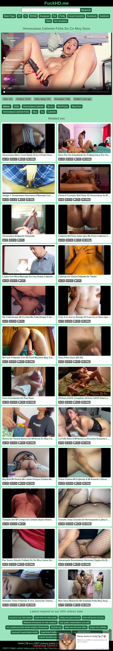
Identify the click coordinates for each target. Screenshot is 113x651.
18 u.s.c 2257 (32, 643)
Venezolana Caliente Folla (16, 112)
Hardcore (104, 16)
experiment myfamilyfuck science (55, 632)
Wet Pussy (62, 106)
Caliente (52, 112)
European (44, 16)
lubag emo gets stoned (70, 617)
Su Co (50, 106)
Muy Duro (76, 106)
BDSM (33, 16)
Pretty (62, 16)
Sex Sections (60, 21)
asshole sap (56, 627)
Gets (48, 21)
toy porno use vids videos (20, 617)
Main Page (9, 16)
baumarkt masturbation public (25, 632)
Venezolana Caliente (33, 106)
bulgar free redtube (98, 627)
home (21, 643)
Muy (35, 112)
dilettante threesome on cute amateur (40, 622)
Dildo (16, 106)
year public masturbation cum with (74, 622)
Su (42, 112)
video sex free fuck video (75, 627)
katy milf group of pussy (93, 617)
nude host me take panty (46, 617)
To (25, 16)
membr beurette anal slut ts (51, 637)
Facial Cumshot (76, 16)
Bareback (91, 16)
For (54, 16)
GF (19, 16)
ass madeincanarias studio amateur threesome (27, 627)
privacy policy (48, 643)
